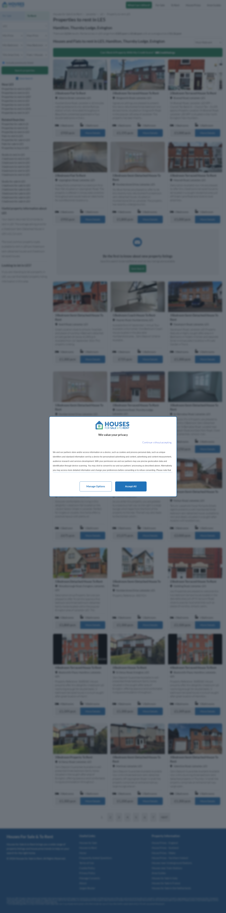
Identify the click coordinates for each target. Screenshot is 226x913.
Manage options (95, 486)
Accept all (130, 486)
